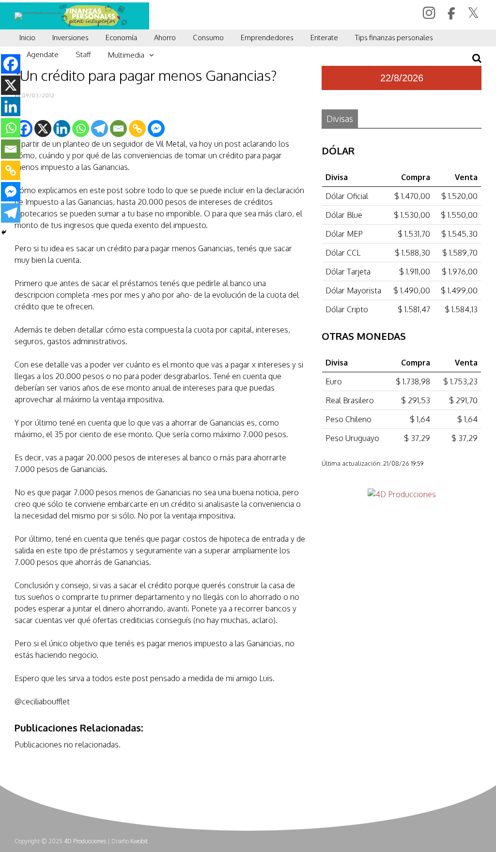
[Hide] (4, 232)
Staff (83, 54)
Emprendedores (267, 37)
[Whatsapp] (80, 128)
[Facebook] (10, 64)
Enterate (324, 37)
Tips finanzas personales (394, 37)
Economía (121, 37)
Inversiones (70, 37)
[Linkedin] (61, 128)
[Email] (118, 128)
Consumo (208, 37)
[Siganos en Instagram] (430, 12)
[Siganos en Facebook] (453, 13)
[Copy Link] (137, 128)
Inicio (27, 37)
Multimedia (126, 55)
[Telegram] (99, 128)
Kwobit (139, 841)
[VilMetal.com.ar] (38, 11)
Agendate (43, 54)
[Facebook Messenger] (156, 128)
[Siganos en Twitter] (474, 12)
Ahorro (165, 37)
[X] (42, 128)
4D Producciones (85, 841)
